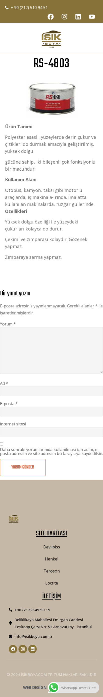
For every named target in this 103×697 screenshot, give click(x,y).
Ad (4, 383)
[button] (18, 39)
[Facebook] (50, 16)
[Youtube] (92, 16)
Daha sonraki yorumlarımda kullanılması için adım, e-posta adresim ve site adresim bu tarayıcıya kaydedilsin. (51, 451)
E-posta (9, 404)
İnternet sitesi (13, 424)
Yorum (8, 324)
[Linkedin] (78, 16)
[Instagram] (64, 16)
